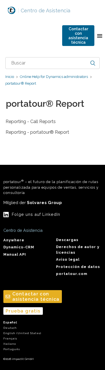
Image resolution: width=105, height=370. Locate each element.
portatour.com (71, 274)
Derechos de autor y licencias (77, 249)
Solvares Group (44, 202)
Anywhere (13, 240)
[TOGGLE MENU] (99, 35)
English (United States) (22, 333)
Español (10, 322)
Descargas (67, 240)
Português (11, 349)
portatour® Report (20, 83)
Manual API (14, 254)
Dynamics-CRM (18, 247)
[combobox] (53, 63)
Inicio (9, 77)
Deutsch (10, 327)
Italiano (9, 343)
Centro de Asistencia (44, 10)
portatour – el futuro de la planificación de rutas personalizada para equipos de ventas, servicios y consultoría (51, 187)
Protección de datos (78, 267)
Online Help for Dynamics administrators (54, 77)
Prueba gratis (23, 311)
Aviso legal (68, 259)
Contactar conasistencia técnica (78, 36)
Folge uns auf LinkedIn (36, 214)
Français (10, 338)
